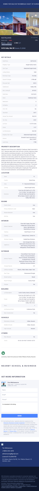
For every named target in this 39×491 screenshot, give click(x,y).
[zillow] (9, 470)
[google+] (20, 470)
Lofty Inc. (10, 484)
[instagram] (13, 470)
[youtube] (16, 470)
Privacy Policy (13, 431)
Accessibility (19, 487)
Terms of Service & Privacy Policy (9, 486)
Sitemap (13, 487)
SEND (20, 416)
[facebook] (2, 470)
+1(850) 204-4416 (12, 385)
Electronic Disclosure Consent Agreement (14, 422)
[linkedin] (5, 470)
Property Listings (5, 487)
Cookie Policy (22, 486)
